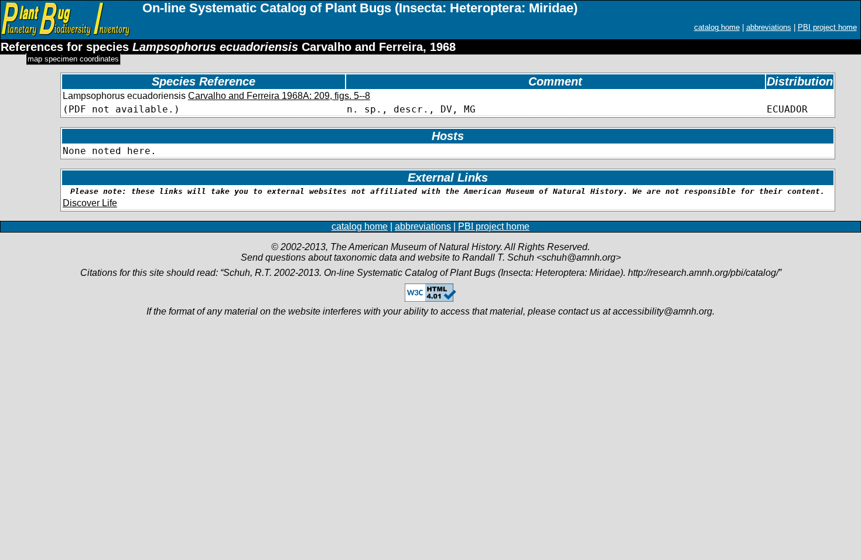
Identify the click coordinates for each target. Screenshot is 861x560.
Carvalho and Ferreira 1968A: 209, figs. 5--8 (279, 96)
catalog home (717, 27)
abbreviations (768, 27)
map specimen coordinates (73, 58)
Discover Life (90, 203)
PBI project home (827, 27)
